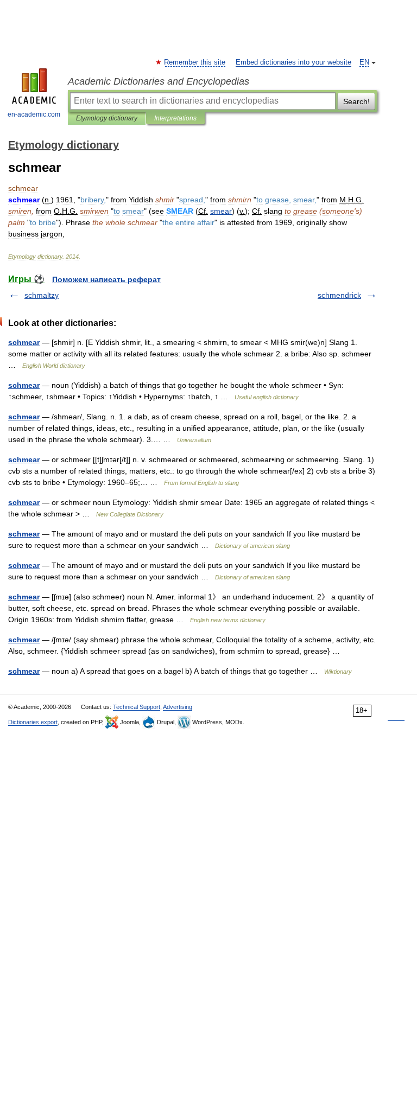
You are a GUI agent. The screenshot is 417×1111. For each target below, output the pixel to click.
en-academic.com (34, 114)
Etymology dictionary (106, 118)
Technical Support (136, 707)
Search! (356, 101)
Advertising (177, 707)
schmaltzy (41, 295)
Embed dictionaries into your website (293, 62)
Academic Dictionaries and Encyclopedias (158, 81)
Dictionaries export (33, 722)
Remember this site (195, 62)
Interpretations (175, 118)
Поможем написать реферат (106, 279)
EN (364, 62)
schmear (24, 342)
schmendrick (339, 295)
